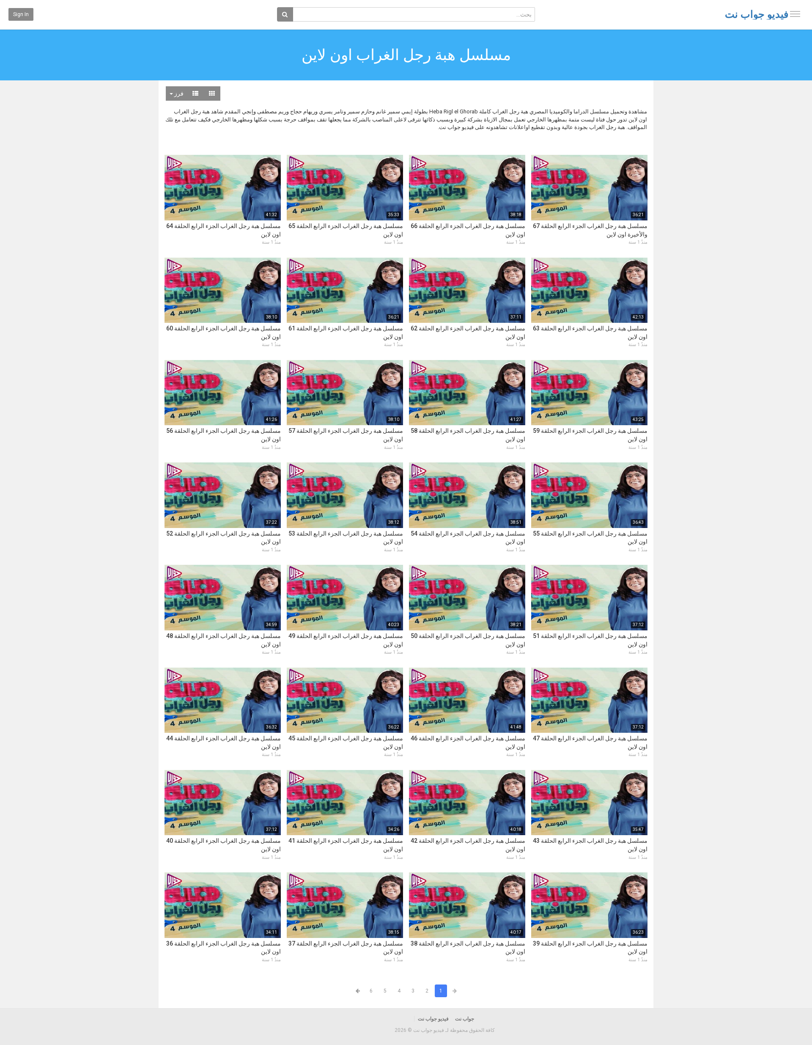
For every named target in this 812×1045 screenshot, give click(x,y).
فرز (178, 93)
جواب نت (464, 1019)
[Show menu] (795, 13)
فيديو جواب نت (756, 14)
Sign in (21, 14)
